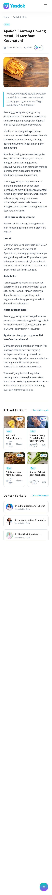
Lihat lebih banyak (40, 410)
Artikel (16, 17)
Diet (24, 17)
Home (6, 17)
